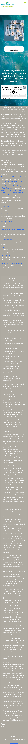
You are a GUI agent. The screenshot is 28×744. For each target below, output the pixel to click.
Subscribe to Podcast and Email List (14, 49)
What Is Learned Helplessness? (11, 177)
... (1, 271)
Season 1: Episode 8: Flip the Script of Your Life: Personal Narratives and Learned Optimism (12, 192)
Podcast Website (6, 206)
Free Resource (5, 255)
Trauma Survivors (6, 240)
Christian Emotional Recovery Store (12, 229)
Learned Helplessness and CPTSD (11, 181)
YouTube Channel (6, 222)
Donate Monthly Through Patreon (12, 263)
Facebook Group (6, 214)
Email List (4, 247)
